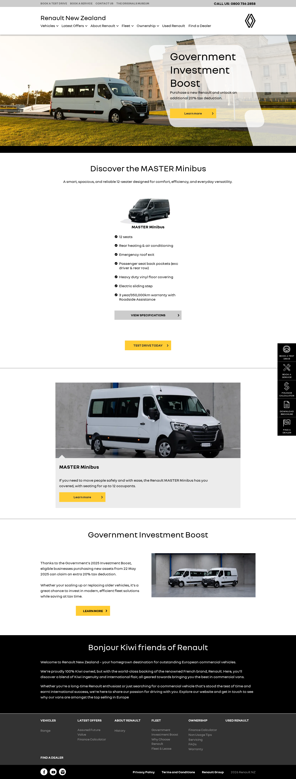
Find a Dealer (199, 25)
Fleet (126, 25)
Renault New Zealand (73, 17)
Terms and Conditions (178, 772)
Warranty (195, 749)
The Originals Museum (132, 3)
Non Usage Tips (200, 735)
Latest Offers (73, 25)
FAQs (192, 744)
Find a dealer (287, 431)
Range (45, 730)
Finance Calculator (91, 739)
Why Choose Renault (160, 741)
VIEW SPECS (148, 315)
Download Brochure (287, 412)
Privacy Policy (144, 772)
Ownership (146, 25)
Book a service (81, 3)
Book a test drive (53, 3)
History (119, 730)
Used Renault (173, 25)
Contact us (104, 3)
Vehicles (47, 25)
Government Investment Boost (164, 732)
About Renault (102, 25)
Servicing (195, 739)
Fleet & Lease (161, 748)
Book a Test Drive (286, 357)
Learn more (193, 113)
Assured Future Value (88, 732)
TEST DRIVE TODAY (148, 345)
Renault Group (213, 772)
